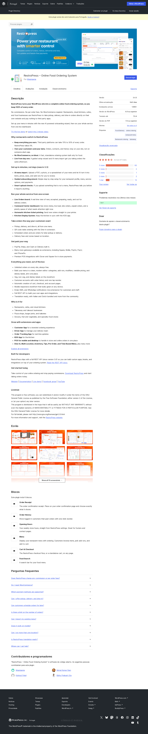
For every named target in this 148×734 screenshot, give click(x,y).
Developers (66, 705)
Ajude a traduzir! (93, 17)
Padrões (38, 708)
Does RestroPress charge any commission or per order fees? (35, 578)
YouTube (61, 381)
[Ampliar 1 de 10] (34, 433)
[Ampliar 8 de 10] (62, 465)
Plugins (37, 705)
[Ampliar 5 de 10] (62, 449)
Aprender (65, 698)
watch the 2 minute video (38, 132)
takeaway (133, 139)
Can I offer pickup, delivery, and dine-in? (27, 599)
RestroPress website (54, 417)
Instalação (43, 89)
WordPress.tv (67, 708)
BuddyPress (120, 708)
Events (90, 701)
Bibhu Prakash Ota (64, 675)
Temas (37, 701)
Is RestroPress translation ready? (24, 639)
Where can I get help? (20, 646)
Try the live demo (18, 132)
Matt (117, 701)
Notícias (11, 701)
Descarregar (130, 77)
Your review (103, 184)
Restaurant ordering (121, 139)
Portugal (32, 720)
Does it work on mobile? (21, 626)
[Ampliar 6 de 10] (90, 449)
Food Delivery (119, 130)
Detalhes (16, 89)
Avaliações (30, 89)
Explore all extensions (19, 349)
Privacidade (13, 708)
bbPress (119, 705)
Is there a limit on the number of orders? (27, 612)
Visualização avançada (108, 145)
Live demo (37, 381)
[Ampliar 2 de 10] (62, 433)
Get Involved (93, 698)
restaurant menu (130, 135)
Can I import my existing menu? (23, 619)
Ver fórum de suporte (107, 208)
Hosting (11, 705)
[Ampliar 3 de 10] (90, 433)
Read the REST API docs (57, 363)
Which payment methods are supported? (27, 592)
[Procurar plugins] (31, 24)
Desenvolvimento (59, 89)
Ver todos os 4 (132, 125)
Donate (92, 705)
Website (14, 381)
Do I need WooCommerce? (22, 585)
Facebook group (49, 381)
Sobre (11, 698)
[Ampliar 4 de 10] (34, 449)
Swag (91, 708)
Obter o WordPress (136, 4)
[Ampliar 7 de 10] (34, 465)
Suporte (134, 89)
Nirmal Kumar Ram (64, 670)
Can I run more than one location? (24, 633)
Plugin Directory (14, 11)
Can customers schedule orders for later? (27, 605)
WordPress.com (121, 698)
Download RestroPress (74, 373)
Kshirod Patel (21, 675)
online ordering (131, 130)
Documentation (25, 381)
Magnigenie (31, 79)
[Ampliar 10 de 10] (90, 481)
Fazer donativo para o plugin (110, 229)
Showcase (39, 698)
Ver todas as (132, 184)
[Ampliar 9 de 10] (90, 465)
